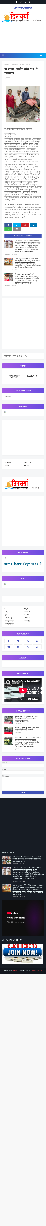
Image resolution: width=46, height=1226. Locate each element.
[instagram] (25, 2)
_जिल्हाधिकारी (9, 621)
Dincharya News (23, 7)
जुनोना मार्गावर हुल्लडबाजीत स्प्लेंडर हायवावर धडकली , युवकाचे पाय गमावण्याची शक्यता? (27, 719)
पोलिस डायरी (27, 615)
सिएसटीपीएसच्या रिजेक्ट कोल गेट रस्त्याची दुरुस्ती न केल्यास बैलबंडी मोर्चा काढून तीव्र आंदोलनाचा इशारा (27, 859)
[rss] (28, 641)
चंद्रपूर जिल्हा (8, 618)
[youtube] (37, 646)
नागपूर (26, 609)
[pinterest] (29, 2)
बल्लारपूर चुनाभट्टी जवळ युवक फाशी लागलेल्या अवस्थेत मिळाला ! (27, 729)
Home (6, 65)
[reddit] (8, 646)
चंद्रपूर (23, 376)
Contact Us (27, 462)
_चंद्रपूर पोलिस (9, 624)
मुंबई (5, 615)
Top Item (27, 465)
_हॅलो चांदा (27, 621)
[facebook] (16, 2)
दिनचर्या (8, 78)
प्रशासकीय (27, 618)
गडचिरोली (27, 612)
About (6, 465)
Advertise (7, 462)
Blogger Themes (36, 971)
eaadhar (16, 971)
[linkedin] (37, 641)
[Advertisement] (23, 38)
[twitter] (20, 2)
